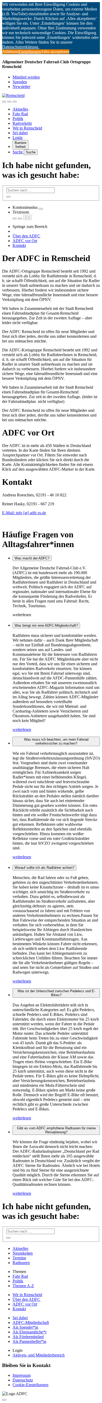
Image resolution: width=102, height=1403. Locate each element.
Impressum (22, 1375)
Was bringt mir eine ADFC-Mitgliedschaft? (46, 625)
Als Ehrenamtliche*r (30, 1332)
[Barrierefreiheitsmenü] (4, 101)
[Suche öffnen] (9, 101)
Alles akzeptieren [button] (55, 51)
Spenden (20, 82)
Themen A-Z (23, 1286)
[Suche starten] (8, 197)
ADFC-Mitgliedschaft (31, 1322)
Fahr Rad (20, 114)
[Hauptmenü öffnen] (15, 101)
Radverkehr (22, 123)
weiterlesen (22, 729)
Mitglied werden (26, 77)
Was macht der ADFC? (32, 558)
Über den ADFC (26, 236)
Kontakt (19, 245)
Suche (18, 152)
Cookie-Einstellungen (30, 1385)
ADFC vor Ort (25, 240)
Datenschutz (23, 1380)
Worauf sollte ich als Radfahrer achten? (44, 868)
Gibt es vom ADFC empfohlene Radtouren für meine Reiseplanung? (56, 1130)
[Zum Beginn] (4, 1400)
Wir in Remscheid (27, 128)
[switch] (41, 209)
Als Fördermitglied (28, 1336)
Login (17, 137)
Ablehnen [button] (10, 51)
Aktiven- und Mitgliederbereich (39, 1355)
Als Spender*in (25, 1327)
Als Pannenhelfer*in (29, 1341)
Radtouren (21, 1262)
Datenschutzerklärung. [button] (20, 47)
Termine (19, 1258)
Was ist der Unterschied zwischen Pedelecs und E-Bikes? (56, 993)
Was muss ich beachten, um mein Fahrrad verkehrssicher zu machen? (56, 741)
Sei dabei (20, 133)
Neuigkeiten (23, 1253)
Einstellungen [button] (29, 51)
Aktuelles (20, 109)
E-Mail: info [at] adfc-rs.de (24, 513)
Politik (18, 118)
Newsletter (21, 86)
